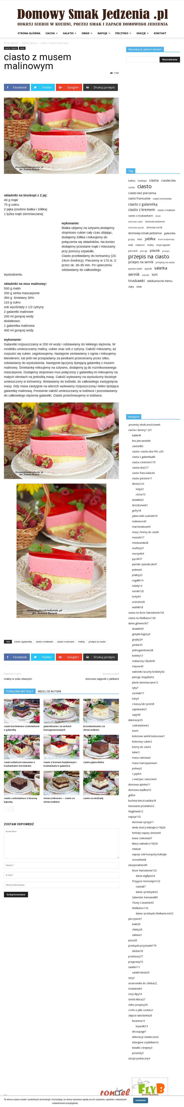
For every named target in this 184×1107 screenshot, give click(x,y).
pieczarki (132, 250)
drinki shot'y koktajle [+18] (148, 827)
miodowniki (140, 542)
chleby (137, 929)
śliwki (139, 286)
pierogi (143, 251)
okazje (141, 33)
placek (155, 250)
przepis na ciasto (97, 641)
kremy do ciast (141, 747)
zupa (131, 286)
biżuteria (138, 1020)
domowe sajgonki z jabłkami (102, 679)
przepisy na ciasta (165, 262)
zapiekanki (139, 709)
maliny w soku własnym (18, 679)
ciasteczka (168, 180)
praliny (137, 575)
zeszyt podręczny (139, 1058)
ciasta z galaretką (143, 457)
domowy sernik (154, 227)
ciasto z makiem (166, 210)
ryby (135, 687)
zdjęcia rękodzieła (140, 1015)
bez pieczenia (141, 440)
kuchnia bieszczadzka (142, 800)
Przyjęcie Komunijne (146, 881)
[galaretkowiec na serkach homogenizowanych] (61, 711)
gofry (136, 510)
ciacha (50, 33)
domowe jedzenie (155, 221)
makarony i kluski (143, 661)
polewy (137, 768)
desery (138, 483)
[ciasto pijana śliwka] (101, 747)
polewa (137, 569)
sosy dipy (135, 994)
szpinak (145, 275)
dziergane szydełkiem (145, 1042)
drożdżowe (140, 505)
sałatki (68, 33)
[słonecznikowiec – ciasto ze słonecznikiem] (61, 783)
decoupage (139, 1031)
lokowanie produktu (141, 806)
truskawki (136, 281)
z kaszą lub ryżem (143, 704)
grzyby (131, 239)
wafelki (137, 607)
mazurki (138, 537)
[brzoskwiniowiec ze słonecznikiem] (101, 711)
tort (155, 274)
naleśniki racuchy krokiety (148, 671)
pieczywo (121, 33)
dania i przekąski (147, 892)
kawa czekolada (142, 838)
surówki (138, 693)
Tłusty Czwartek (143, 902)
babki (136, 435)
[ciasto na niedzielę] (101, 783)
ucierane (138, 602)
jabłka (150, 239)
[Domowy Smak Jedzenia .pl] (92, 14)
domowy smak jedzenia (145, 233)
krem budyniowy (166, 239)
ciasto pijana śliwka (93, 762)
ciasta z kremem (144, 462)
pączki (148, 268)
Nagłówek (135, 811)
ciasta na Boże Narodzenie (146, 612)
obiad (85, 33)
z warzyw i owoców (144, 779)
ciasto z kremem (141, 210)
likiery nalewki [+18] (145, 843)
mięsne (137, 666)
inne (135, 730)
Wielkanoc (140, 908)
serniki (138, 591)
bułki (136, 924)
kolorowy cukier (142, 741)
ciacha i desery (29, 43)
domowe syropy (143, 822)
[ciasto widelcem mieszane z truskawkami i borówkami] (22, 747)
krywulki (142, 1026)
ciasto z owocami (65, 641)
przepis (165, 251)
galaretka (169, 233)
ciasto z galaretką (23, 641)
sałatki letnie (141, 972)
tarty (135, 698)
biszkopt (142, 180)
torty (136, 596)
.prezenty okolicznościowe (144, 424)
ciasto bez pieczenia (142, 193)
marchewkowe (141, 526)
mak (130, 245)
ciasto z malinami (44, 641)
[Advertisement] (61, 184)
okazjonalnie (137, 865)
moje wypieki (163, 245)
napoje (102, 33)
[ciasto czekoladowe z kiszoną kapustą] (22, 783)
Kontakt (160, 33)
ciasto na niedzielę (93, 798)
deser (158, 215)
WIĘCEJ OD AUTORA (49, 691)
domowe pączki (136, 227)
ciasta (22, 48)
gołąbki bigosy (141, 634)
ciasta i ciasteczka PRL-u (148, 451)
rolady (137, 585)
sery (131, 978)
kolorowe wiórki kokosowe (148, 736)
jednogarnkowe (142, 650)
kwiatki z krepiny (142, 1047)
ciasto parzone (142, 478)
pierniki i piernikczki (144, 564)
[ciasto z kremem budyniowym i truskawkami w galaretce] (61, 747)
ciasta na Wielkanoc (142, 618)
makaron (140, 244)
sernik (134, 274)
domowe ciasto (135, 221)
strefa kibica (136, 999)
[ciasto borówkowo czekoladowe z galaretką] (22, 711)
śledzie (137, 951)
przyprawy (135, 961)
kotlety (137, 655)
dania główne (138, 623)
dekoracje (135, 720)
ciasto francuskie (139, 198)
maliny (81, 641)
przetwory (135, 956)
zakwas (137, 935)
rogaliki (137, 580)
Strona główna (29, 33)
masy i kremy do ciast (145, 532)
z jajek (136, 773)
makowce (139, 521)
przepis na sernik (140, 262)
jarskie (137, 645)
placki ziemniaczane (145, 682)
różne (140, 494)
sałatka (160, 268)
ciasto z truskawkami (140, 215)
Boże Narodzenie (144, 870)
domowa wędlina (139, 790)
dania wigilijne (145, 875)
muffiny (138, 548)
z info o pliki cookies (140, 1010)
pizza (132, 940)
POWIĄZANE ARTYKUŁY (19, 691)
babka (131, 180)
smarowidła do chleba (142, 983)
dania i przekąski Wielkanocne (154, 913)
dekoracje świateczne (145, 1037)
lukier (136, 752)
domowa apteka (139, 784)
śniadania (135, 988)
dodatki (138, 499)
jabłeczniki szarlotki (144, 516)
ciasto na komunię (162, 198)
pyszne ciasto (135, 268)
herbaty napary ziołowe (146, 833)
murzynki (138, 553)
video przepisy (138, 1004)
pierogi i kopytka (143, 677)
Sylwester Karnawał (145, 897)
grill (131, 795)
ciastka (131, 187)
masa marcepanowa (144, 763)
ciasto (144, 186)
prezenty (138, 1053)
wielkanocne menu (159, 281)
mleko (136, 849)
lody (140, 489)
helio (139, 239)
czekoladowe (140, 725)
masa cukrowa (141, 757)
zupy (136, 714)
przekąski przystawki (142, 945)
